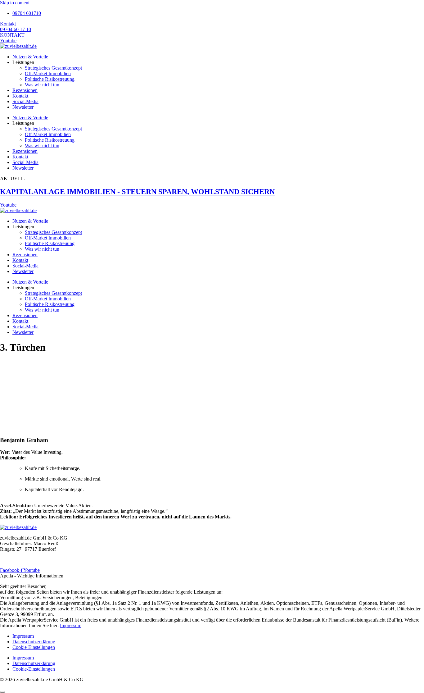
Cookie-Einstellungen (33, 647)
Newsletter (23, 107)
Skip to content (14, 2)
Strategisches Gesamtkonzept (53, 68)
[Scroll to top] (2, 692)
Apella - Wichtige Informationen (31, 575)
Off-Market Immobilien (48, 73)
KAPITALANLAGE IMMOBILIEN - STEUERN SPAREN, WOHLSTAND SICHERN (137, 192)
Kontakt (20, 95)
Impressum (70, 625)
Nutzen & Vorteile (30, 56)
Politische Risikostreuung (49, 79)
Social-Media (25, 101)
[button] (212, 576)
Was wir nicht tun (42, 84)
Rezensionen (25, 90)
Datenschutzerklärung (33, 641)
